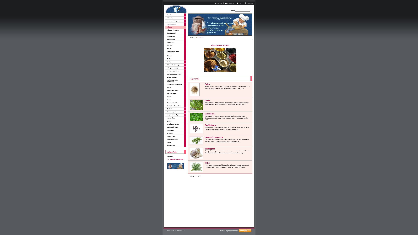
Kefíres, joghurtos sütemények (172, 81)
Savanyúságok (171, 112)
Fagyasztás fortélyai (173, 115)
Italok (168, 99)
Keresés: (232, 10)
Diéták (169, 121)
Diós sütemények (172, 77)
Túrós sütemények (172, 90)
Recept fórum (171, 118)
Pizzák (169, 48)
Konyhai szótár (171, 24)
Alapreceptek (171, 39)
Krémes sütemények (173, 71)
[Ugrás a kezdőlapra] (176, 9)
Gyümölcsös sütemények (174, 84)
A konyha (170, 18)
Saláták (169, 96)
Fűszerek (169, 27)
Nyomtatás (250, 3)
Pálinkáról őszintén (172, 102)
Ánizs (207, 84)
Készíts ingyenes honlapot (229, 231)
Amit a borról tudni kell (173, 106)
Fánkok (169, 59)
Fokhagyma (210, 149)
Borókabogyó (210, 125)
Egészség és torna (172, 127)
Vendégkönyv (171, 145)
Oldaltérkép (230, 3)
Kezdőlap (192, 37)
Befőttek (169, 109)
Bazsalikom (210, 114)
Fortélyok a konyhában (173, 21)
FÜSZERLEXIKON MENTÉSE (220, 45)
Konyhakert (170, 130)
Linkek (169, 142)
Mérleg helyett (171, 36)
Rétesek (169, 55)
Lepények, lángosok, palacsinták (173, 52)
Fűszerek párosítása (173, 30)
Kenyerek (170, 45)
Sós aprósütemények (173, 68)
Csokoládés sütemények (174, 74)
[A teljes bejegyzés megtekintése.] (195, 89)
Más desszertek (171, 93)
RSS (240, 3)
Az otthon (170, 133)
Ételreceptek (170, 42)
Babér (207, 100)
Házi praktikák (171, 136)
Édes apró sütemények (173, 65)
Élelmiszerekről (171, 33)
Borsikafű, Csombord (214, 137)
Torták (169, 87)
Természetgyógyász (173, 124)
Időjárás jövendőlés (172, 139)
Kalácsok (169, 62)
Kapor (207, 163)
